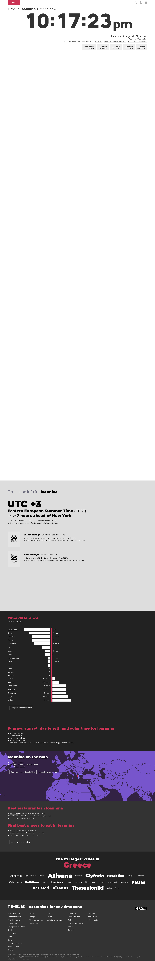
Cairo (10, 669)
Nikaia (102, 882)
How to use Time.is (75, 923)
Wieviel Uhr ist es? (109, 957)
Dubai (10, 679)
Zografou (118, 888)
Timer (10, 937)
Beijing (129, 47)
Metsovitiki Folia (17, 816)
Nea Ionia (78, 882)
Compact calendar (15, 943)
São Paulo (12, 644)
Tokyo (141, 47)
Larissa (57, 882)
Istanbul (11, 672)
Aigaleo (42, 876)
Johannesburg (13, 658)
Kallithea (32, 882)
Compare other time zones (21, 708)
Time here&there (14, 917)
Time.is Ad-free (74, 917)
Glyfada (94, 875)
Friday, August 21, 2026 (129, 36)
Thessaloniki (88, 888)
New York (11, 637)
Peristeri (41, 888)
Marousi (69, 882)
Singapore (12, 693)
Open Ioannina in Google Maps (23, 772)
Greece (77, 864)
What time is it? (13, 957)
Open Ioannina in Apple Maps (51, 772)
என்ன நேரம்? (136, 957)
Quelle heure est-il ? (51, 957)
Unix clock (51, 917)
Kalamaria (15, 882)
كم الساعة (61, 957)
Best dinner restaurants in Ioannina (24, 835)
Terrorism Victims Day (138, 39)
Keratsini (45, 882)
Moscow (11, 675)
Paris (116, 47)
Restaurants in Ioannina (20, 842)
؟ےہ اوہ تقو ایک (12, 959)
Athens (60, 876)
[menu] (146, 2)
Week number (13, 947)
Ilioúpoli (130, 876)
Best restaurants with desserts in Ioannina (27, 833)
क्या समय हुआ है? (29, 957)
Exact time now (14, 913)
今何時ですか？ (120, 957)
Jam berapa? (98, 957)
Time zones (12, 923)
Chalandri (78, 876)
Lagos (10, 651)
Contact (71, 930)
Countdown (12, 933)
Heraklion (115, 876)
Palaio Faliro (124, 882)
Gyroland (14, 813)
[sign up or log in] (141, 3)
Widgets (33, 917)
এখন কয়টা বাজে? (68, 957)
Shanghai (11, 689)
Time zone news (36, 920)
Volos (109, 888)
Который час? (78, 957)
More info (98, 41)
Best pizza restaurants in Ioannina (23, 831)
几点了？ (21, 957)
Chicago (11, 633)
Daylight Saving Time (16, 927)
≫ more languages (23, 959)
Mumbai (11, 682)
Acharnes (16, 875)
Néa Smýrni (112, 882)
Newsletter (34, 923)
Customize (72, 913)
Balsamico (15, 818)
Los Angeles (89, 47)
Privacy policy (92, 920)
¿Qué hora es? (39, 957)
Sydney (11, 700)
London (103, 47)
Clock (10, 930)
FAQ (69, 920)
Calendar (11, 940)
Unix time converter (55, 920)
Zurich (10, 665)
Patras (138, 882)
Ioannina (141, 876)
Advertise (91, 913)
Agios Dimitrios (30, 876)
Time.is (14, 3)
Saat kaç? (129, 957)
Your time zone (14, 920)
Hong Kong (12, 686)
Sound (10, 950)
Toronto (11, 640)
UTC (9, 647)
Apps (32, 913)
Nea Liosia (90, 882)
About (70, 927)
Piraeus (60, 888)
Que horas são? (88, 957)
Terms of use (92, 917)
